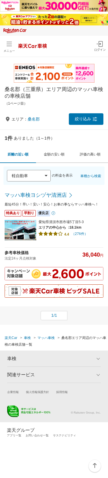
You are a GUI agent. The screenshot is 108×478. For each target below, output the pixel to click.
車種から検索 (90, 176)
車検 (27, 338)
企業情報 (13, 392)
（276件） (79, 234)
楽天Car (11, 338)
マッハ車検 (46, 338)
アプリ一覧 (14, 435)
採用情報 (62, 392)
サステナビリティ (64, 435)
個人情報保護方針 (37, 392)
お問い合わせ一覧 (37, 435)
